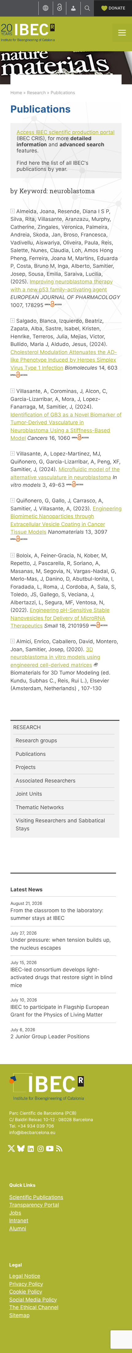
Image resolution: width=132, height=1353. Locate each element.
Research (36, 92)
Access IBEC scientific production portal (66, 132)
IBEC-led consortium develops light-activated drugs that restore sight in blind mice (61, 977)
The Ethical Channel (33, 1307)
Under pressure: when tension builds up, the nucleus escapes (60, 944)
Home (16, 92)
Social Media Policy (33, 1300)
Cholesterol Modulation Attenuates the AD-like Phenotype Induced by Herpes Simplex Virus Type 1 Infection (63, 360)
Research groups (36, 740)
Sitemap (19, 1315)
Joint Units (29, 794)
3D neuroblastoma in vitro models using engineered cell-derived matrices (55, 657)
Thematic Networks (40, 807)
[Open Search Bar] (87, 8)
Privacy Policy (26, 1284)
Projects (26, 767)
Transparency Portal (34, 1205)
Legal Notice (24, 1276)
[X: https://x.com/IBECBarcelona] (11, 1148)
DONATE (117, 8)
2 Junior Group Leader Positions (50, 1036)
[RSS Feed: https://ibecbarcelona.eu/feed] (59, 1148)
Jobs (15, 1213)
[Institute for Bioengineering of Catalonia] (27, 32)
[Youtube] (49, 1148)
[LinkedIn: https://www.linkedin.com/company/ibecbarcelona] (30, 1148)
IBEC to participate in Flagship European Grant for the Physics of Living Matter (59, 1011)
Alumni (17, 1228)
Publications (31, 754)
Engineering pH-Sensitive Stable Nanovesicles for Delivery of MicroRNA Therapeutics (60, 618)
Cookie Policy (25, 1292)
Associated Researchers (46, 781)
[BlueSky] (21, 1148)
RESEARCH (27, 727)
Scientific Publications (36, 1197)
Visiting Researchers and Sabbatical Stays (60, 824)
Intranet (18, 1220)
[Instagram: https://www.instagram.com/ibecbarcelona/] (40, 1148)
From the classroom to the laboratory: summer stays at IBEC (56, 914)
